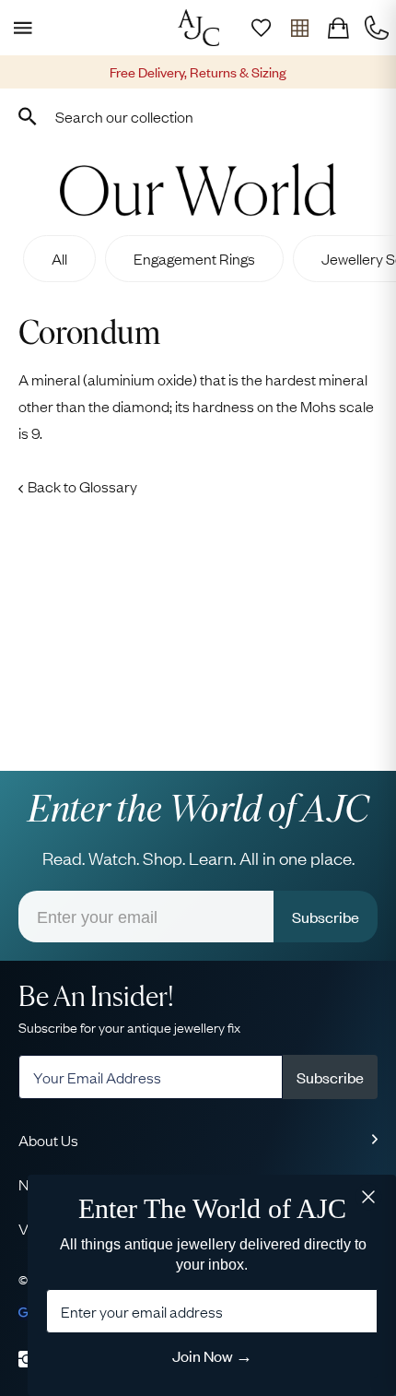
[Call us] (376, 27)
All (59, 258)
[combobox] (198, 116)
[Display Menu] (19, 27)
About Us (48, 1140)
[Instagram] (26, 1358)
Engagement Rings (194, 258)
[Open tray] (299, 27)
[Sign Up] (260, 27)
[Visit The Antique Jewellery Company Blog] (198, 189)
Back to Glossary (82, 486)
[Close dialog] (368, 1195)
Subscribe (325, 916)
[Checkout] (338, 27)
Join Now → (212, 1355)
